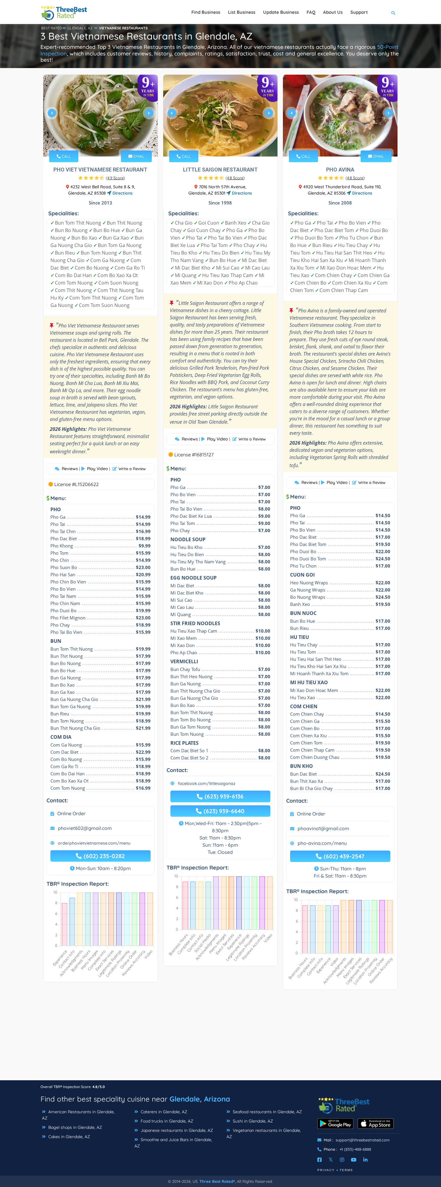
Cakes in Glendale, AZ (68, 1136)
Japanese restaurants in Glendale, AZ (176, 1130)
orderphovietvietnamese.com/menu (94, 843)
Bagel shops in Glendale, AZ (74, 1127)
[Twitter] (330, 1159)
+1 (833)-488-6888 (355, 1149)
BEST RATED (51, 28)
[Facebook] (319, 1159)
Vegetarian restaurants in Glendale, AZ (263, 1133)
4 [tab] (105, 142)
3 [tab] (100, 142)
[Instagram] (342, 1159)
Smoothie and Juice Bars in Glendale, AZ (173, 1143)
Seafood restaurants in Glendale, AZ (267, 1111)
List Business (241, 12)
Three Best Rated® (217, 1181)
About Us (333, 12)
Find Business (205, 12)
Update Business (281, 12)
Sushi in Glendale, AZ (252, 1121)
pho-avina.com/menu (322, 843)
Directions (122, 193)
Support (359, 12)
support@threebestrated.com (363, 1140)
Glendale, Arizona (200, 1098)
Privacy (326, 1170)
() (115, 177)
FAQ (311, 12)
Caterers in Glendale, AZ (163, 1111)
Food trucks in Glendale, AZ (166, 1121)
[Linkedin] (365, 1159)
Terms (346, 1170)
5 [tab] (109, 142)
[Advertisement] (220, 1038)
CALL (66, 156)
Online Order (71, 813)
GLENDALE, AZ (80, 28)
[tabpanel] (100, 116)
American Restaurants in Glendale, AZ (78, 1115)
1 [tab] (90, 142)
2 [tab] (95, 142)
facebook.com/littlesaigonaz (207, 783)
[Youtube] (353, 1159)
